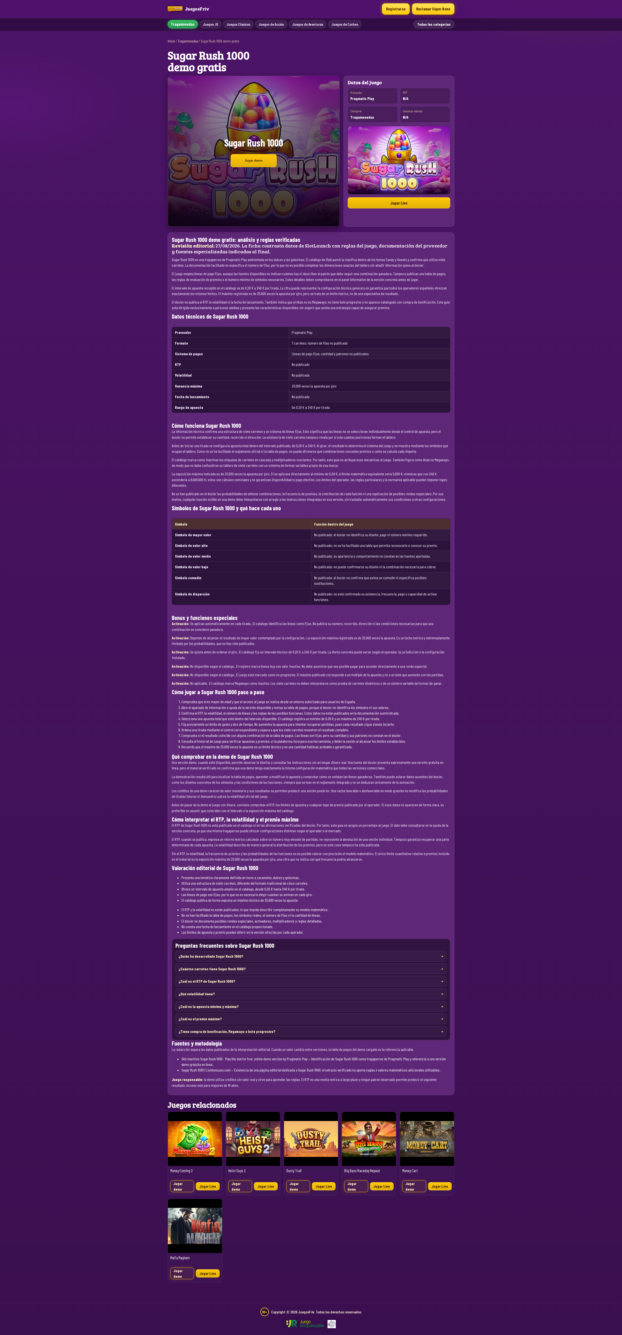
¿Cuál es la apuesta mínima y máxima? (209, 1006)
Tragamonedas (183, 24)
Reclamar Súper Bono (433, 9)
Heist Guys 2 (237, 1170)
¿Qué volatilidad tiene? (197, 993)
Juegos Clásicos (238, 24)
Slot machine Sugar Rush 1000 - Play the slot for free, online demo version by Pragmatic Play (244, 1058)
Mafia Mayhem (180, 1257)
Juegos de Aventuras (307, 24)
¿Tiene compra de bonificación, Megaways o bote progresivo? (227, 1031)
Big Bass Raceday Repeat (362, 1170)
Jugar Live (398, 202)
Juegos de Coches (344, 24)
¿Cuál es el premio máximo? (200, 1018)
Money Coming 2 (181, 1170)
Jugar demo (254, 160)
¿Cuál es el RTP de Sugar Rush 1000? (207, 981)
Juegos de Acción (271, 24)
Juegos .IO (210, 24)
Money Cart (410, 1170)
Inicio (171, 41)
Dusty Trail (294, 1170)
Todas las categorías (434, 24)
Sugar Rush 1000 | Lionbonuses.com (206, 1070)
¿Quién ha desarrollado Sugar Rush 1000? (211, 956)
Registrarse (396, 9)
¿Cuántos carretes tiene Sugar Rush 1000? (212, 968)
